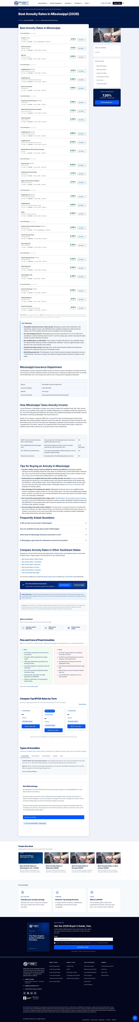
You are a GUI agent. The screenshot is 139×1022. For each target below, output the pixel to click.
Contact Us (104, 969)
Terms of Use (94, 1019)
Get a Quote (100, 80)
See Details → (82, 39)
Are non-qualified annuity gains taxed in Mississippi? (39, 529)
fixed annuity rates (27, 475)
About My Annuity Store (107, 966)
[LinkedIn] (31, 993)
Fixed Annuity (70, 966)
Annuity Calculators (102, 83)
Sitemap (114, 1019)
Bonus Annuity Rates (54, 981)
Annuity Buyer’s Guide (89, 978)
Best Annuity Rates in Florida (30, 567)
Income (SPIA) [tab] (46, 756)
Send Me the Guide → (83, 947)
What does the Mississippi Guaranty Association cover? (40, 535)
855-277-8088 (79, 585)
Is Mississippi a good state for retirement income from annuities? (44, 540)
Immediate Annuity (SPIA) (73, 975)
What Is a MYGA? (101, 69)
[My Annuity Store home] (30, 964)
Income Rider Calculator (90, 972)
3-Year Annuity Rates (54, 969)
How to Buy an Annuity (103, 76)
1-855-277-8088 (29, 979)
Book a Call (104, 972)
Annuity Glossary (88, 984)
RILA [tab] (61, 756)
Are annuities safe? (32, 686)
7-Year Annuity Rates (54, 975)
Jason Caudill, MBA (28, 20)
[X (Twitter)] (35, 993)
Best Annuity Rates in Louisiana (31, 570)
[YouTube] (28, 993)
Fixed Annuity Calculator (90, 969)
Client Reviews (105, 975)
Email (56, 936)
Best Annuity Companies (73, 978)
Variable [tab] (55, 756)
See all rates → (83, 704)
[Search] (123, 3)
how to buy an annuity (72, 484)
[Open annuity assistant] (135, 1018)
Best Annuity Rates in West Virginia (32, 559)
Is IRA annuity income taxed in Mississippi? (36, 523)
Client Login (117, 3)
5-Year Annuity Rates (54, 972)
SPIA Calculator (88, 975)
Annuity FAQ (87, 981)
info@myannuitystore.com (32, 985)
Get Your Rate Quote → (107, 102)
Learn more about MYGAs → (30, 771)
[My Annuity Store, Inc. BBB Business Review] (31, 998)
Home (19, 9)
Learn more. (29, 598)
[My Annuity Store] (21, 3)
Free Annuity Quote (89, 966)
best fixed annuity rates (48, 576)
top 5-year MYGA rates (69, 576)
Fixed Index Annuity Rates (56, 978)
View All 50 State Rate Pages (30, 572)
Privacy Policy (94, 942)
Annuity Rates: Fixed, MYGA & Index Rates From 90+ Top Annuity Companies (42, 9)
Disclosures (102, 1019)
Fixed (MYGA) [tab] (25, 756)
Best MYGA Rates (101, 66)
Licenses (108, 1019)
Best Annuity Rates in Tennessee (31, 562)
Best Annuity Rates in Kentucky (31, 564)
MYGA (56, 418)
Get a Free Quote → (65, 585)
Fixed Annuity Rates (54, 966)
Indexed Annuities (101, 73)
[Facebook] (24, 993)
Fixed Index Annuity (72, 972)
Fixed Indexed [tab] (35, 756)
